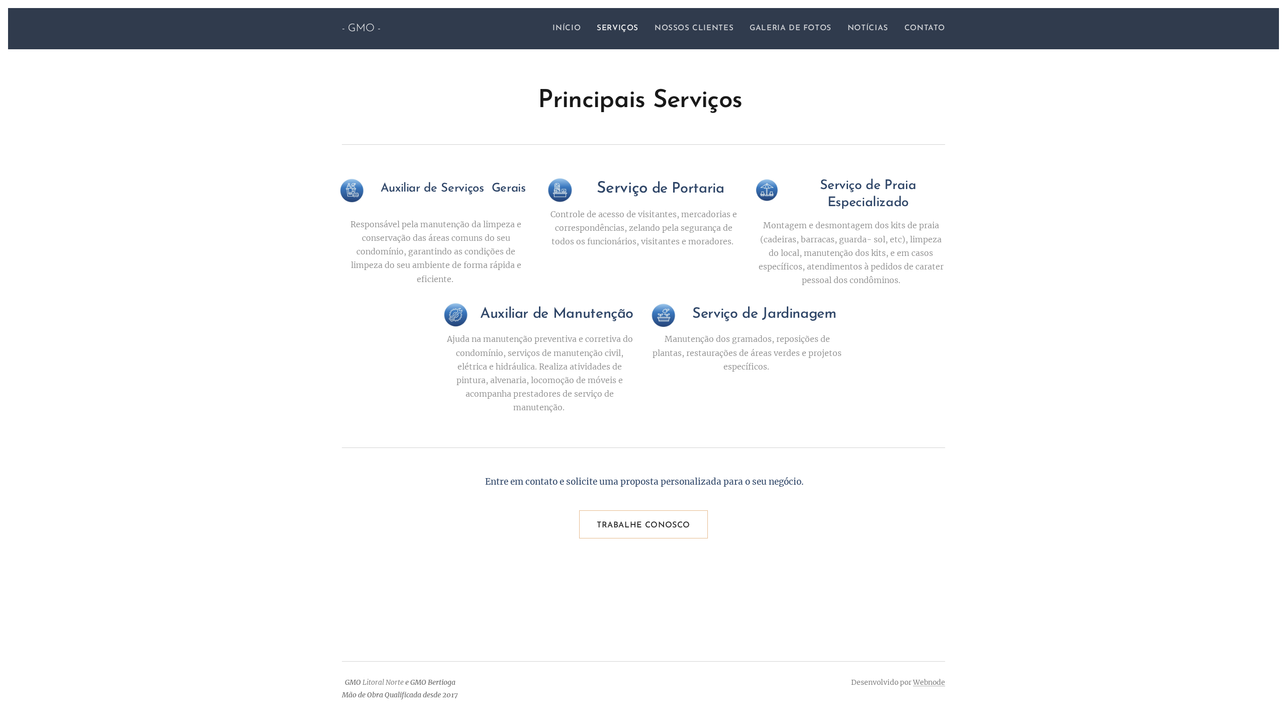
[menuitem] (569, 28)
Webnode (929, 682)
